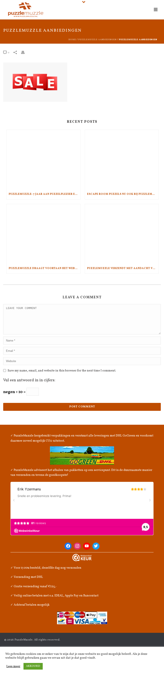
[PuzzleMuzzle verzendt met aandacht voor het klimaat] (122, 233)
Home (72, 39)
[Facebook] (68, 546)
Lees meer (13, 666)
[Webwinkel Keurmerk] (82, 557)
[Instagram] (77, 546)
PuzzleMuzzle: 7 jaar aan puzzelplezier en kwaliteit (44, 194)
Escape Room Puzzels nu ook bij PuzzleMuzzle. (123, 194)
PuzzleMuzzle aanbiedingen (97, 39)
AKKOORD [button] (33, 666)
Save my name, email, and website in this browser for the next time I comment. (62, 371)
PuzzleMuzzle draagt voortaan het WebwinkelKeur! (44, 268)
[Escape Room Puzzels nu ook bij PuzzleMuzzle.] (122, 159)
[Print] (25, 52)
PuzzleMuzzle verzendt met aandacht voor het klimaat (123, 268)
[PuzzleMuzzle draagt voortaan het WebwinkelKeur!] (43, 233)
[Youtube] (86, 546)
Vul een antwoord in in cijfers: (29, 380)
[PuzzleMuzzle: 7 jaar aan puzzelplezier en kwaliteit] (43, 159)
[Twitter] (96, 546)
